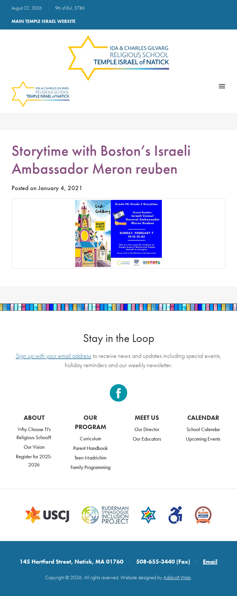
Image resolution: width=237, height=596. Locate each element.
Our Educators (147, 438)
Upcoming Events (203, 438)
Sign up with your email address (53, 356)
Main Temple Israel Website (43, 21)
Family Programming (90, 467)
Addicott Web (177, 577)
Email (210, 561)
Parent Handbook (90, 448)
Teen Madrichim (90, 457)
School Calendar (203, 429)
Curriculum (90, 438)
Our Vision (34, 447)
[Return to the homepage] (118, 58)
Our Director (146, 429)
